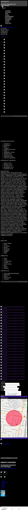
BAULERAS (8, 17)
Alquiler (7, 15)
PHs (2, 488)
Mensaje (3, 395)
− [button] (2, 403)
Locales (3, 486)
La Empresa (8, 12)
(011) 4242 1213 (6, 443)
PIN (2, 386)
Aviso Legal (8, 23)
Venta (6, 13)
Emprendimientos (9, 16)
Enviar (2, 396)
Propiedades (8, 19)
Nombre (3, 383)
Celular (2, 388)
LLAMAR (7, 10)
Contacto (7, 22)
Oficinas (3, 485)
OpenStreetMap (19, 437)
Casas (2, 484)
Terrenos (3, 481)
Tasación (7, 20)
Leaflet (13, 437)
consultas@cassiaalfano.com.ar (8, 4)
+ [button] (2, 401)
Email (2, 390)
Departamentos (5, 482)
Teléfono (3, 385)
